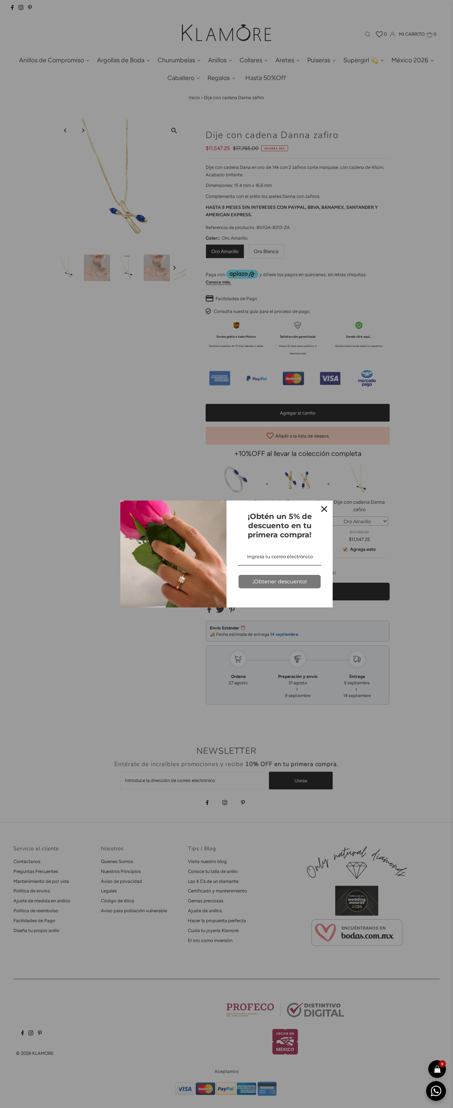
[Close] (324, 509)
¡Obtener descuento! (280, 581)
